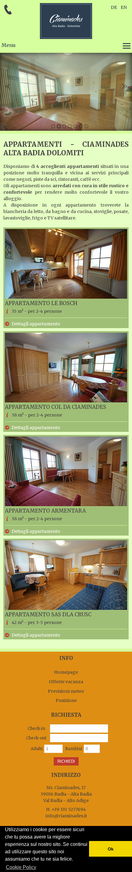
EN (124, 7)
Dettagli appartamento (36, 324)
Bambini (73, 748)
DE (114, 7)
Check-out (36, 738)
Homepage (66, 672)
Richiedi (66, 761)
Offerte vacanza (66, 681)
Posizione (66, 700)
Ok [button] (111, 849)
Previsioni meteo (66, 691)
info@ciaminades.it (66, 816)
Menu (9, 45)
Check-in (36, 728)
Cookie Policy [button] (21, 867)
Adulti (37, 748)
